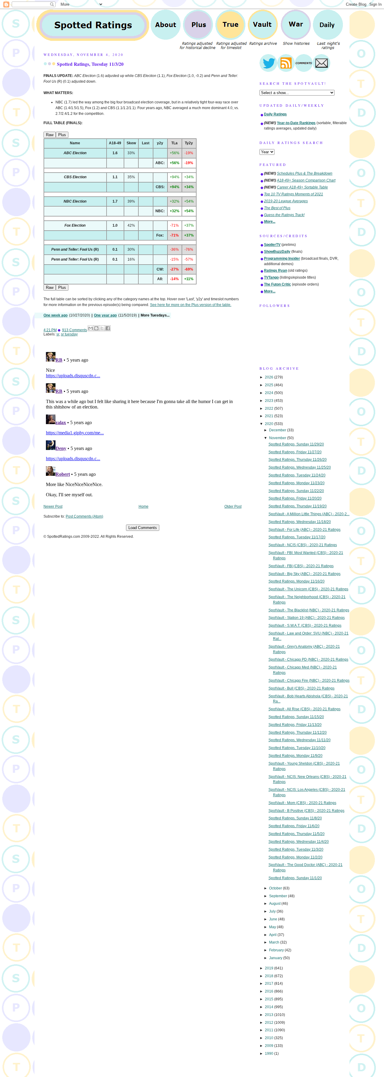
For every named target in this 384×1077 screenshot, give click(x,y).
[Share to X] (102, 328)
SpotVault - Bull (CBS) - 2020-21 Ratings (301, 688)
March (274, 942)
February (277, 950)
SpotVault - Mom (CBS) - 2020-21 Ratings (302, 803)
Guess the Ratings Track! (284, 215)
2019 (269, 968)
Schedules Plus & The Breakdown (304, 173)
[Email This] (91, 328)
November (278, 438)
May (273, 927)
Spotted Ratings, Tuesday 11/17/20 (297, 537)
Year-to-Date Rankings (296, 123)
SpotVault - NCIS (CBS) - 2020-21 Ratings (302, 545)
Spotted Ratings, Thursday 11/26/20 (297, 459)
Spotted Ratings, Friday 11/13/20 (295, 725)
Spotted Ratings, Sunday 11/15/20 (296, 717)
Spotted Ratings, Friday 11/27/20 (295, 452)
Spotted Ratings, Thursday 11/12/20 (297, 732)
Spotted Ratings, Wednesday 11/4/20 (298, 842)
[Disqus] (143, 425)
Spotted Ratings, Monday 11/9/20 (295, 756)
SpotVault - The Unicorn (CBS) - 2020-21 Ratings (308, 589)
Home (143, 506)
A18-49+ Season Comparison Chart (306, 180)
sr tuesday (69, 334)
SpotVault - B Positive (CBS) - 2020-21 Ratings (306, 811)
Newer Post (53, 506)
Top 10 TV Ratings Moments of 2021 (293, 194)
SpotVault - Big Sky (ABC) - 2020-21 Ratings (304, 574)
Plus (62, 135)
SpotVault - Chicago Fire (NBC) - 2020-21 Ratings (309, 680)
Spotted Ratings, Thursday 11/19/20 (297, 506)
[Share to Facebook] (108, 328)
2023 (269, 401)
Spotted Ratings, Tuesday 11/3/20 (90, 64)
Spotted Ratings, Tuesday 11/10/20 (297, 748)
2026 (269, 377)
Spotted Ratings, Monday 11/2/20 (295, 857)
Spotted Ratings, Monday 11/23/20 (296, 483)
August (275, 903)
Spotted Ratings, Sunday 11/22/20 (296, 491)
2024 (269, 393)
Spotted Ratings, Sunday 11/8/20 (295, 818)
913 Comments (74, 330)
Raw (49, 135)
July (273, 911)
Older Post (233, 506)
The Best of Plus (277, 208)
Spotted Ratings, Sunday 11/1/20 (295, 878)
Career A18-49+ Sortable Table (302, 187)
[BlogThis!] (96, 328)
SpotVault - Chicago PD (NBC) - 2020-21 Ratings (308, 659)
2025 (269, 385)
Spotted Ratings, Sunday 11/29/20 (296, 444)
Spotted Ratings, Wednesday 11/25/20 (299, 467)
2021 (269, 416)
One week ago (56, 315)
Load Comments (142, 527)
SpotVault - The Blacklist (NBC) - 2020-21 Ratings (308, 610)
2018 (269, 976)
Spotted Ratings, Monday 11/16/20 (296, 581)
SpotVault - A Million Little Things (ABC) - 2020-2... (309, 514)
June (273, 919)
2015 (269, 999)
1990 (269, 1053)
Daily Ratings (275, 114)
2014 (269, 1007)
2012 (269, 1022)
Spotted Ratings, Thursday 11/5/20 (296, 834)
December (278, 430)
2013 (269, 1015)
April (273, 935)
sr (57, 334)
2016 (269, 991)
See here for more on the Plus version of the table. (190, 305)
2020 (269, 424)
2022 (269, 408)
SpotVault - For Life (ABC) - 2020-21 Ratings (304, 530)
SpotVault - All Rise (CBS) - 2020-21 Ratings (304, 709)
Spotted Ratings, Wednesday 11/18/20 (299, 522)
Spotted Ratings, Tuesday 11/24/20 (297, 475)
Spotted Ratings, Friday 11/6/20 (294, 826)
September (278, 896)
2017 (269, 983)
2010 (269, 1038)
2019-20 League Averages (286, 201)
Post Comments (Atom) (84, 516)
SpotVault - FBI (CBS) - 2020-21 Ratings (301, 566)
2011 (269, 1030)
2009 (269, 1046)
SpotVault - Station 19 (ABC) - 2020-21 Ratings (306, 618)
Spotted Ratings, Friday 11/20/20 (295, 498)
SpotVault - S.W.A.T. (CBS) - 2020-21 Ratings (304, 625)
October (276, 888)
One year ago (105, 315)
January (276, 958)
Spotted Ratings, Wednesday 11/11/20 (299, 740)
